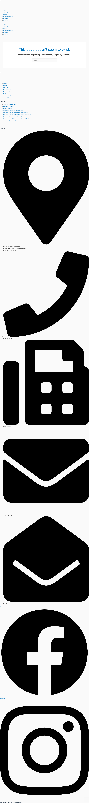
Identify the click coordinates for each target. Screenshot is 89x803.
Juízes (5, 14)
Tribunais (5, 12)
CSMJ (5, 10)
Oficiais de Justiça (8, 16)
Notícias (5, 18)
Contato (5, 20)
